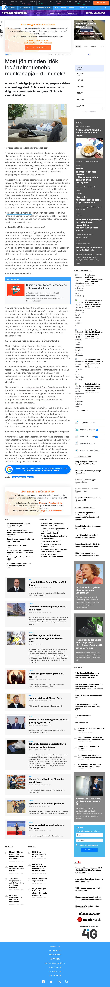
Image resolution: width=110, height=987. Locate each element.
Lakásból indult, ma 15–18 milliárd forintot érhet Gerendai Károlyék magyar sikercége (94, 333)
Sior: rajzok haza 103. (83, 715)
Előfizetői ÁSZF (55, 967)
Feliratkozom (89, 850)
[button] (100, 8)
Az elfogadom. (88, 845)
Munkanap (22, 477)
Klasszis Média (55, 976)
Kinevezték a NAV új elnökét (17, 546)
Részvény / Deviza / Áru (83, 126)
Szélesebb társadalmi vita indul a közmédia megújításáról (19, 565)
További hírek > (81, 411)
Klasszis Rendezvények (43, 8)
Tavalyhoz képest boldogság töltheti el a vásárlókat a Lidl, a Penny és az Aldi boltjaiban (88, 870)
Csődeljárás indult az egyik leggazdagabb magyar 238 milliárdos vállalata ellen (93, 387)
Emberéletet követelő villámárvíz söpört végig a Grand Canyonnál (87, 545)
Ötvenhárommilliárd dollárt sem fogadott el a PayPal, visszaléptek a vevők (94, 363)
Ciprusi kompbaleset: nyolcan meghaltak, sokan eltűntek (86, 536)
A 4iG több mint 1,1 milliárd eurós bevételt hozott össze (53, 525)
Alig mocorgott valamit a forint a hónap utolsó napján (18, 525)
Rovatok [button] (72, 8)
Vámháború (11, 8)
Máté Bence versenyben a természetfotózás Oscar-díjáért (87, 554)
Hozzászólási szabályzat (55, 963)
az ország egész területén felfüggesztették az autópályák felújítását (30, 398)
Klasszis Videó (25, 8)
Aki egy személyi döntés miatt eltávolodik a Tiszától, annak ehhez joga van (88, 707)
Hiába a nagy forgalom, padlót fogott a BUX (20, 558)
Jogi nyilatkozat (55, 955)
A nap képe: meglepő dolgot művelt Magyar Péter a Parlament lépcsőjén (17, 883)
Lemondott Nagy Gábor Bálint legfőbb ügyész (47, 584)
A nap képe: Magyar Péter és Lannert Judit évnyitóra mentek (89, 880)
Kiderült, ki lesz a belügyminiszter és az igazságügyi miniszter (48, 721)
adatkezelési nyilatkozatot (86, 845)
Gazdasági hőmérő (14, 13)
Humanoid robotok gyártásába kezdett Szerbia (86, 490)
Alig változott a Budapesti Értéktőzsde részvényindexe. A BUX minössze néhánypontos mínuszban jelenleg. (89, 257)
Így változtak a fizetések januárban (46, 803)
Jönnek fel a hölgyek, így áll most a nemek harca (46, 781)
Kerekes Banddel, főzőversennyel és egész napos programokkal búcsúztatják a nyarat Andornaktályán (89, 686)
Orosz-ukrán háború (86, 25)
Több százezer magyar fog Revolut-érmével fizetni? (88, 889)
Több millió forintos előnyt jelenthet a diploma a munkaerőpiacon (47, 745)
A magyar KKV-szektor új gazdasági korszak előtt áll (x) (88, 801)
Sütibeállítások (55, 972)
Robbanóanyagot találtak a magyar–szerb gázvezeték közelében (54, 550)
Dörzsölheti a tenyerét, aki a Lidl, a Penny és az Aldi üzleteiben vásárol (39, 867)
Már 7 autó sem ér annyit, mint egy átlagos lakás (88, 472)
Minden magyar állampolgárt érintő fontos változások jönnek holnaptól (20, 551)
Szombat (30, 477)
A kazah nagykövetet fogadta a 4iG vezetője (46, 675)
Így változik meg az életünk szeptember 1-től (51, 545)
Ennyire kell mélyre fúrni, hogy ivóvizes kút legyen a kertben (89, 765)
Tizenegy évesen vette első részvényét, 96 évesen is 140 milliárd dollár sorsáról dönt (93, 303)
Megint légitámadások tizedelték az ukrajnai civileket (54, 537)
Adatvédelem (55, 959)
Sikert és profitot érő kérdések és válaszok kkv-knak (46, 286)
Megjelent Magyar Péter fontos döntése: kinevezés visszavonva (16, 855)
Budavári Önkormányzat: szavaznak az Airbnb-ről (88, 527)
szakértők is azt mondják (19, 213)
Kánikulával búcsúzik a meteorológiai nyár (89, 696)
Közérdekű (79, 193)
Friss (56, 8)
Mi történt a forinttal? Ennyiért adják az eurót (39, 854)
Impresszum (55, 946)
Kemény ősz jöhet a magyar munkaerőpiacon (85, 481)
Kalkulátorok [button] (82, 8)
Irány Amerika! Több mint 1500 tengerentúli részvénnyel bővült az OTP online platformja (89, 644)
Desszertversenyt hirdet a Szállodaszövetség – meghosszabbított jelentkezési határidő (87, 516)
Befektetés (63, 8)
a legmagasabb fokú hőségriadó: (42, 387)
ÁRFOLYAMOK (101, 3)
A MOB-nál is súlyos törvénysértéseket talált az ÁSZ (52, 556)
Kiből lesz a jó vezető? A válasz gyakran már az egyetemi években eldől (46, 638)
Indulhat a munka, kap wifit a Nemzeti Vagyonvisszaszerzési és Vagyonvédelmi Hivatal (54, 531)
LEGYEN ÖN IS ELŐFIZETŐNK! (38, 491)
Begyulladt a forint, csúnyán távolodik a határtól (16, 869)
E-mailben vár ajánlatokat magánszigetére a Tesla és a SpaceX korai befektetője (94, 279)
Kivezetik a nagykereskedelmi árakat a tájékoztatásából (20, 540)
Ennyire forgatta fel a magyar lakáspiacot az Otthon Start (86, 463)
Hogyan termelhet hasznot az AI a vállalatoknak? (87, 499)
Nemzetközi (79, 168)
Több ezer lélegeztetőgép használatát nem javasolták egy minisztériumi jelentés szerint (89, 225)
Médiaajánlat (55, 951)
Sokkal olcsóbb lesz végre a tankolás (39, 880)
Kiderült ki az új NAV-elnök (50, 541)
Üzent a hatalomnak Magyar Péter (46, 698)
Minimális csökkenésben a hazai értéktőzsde (89, 249)
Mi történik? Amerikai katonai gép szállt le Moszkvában (15, 898)
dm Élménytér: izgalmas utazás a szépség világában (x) (88, 590)
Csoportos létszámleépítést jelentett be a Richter (47, 608)
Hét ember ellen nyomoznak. (85, 187)
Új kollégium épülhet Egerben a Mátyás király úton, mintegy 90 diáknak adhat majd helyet (87, 675)
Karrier (8, 55)
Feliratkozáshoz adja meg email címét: (88, 831)
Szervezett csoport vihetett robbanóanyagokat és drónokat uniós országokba (20, 532)
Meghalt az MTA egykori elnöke (87, 906)
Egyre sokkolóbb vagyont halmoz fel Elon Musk (47, 826)
